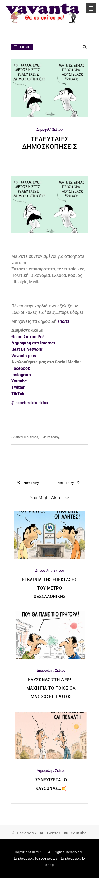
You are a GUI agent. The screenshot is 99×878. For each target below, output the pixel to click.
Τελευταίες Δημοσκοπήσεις (49, 143)
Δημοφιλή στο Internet (33, 342)
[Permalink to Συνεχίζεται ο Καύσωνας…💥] (51, 758)
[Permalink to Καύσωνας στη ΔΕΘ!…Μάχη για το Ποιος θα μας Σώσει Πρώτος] (51, 658)
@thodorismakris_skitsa (29, 403)
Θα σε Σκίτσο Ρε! (27, 336)
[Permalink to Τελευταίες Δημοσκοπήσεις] (49, 116)
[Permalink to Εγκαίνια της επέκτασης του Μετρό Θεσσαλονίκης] (49, 558)
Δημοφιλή (43, 130)
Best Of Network (27, 349)
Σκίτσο (57, 130)
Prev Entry (31, 483)
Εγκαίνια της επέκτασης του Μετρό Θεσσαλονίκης (49, 588)
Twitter (53, 833)
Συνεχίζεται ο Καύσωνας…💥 (51, 784)
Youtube (78, 833)
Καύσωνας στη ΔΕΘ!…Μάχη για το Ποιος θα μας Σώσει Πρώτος (51, 688)
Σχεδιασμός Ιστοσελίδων (36, 858)
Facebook (27, 833)
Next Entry (65, 483)
